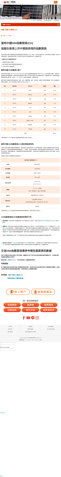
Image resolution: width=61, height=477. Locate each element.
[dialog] (30, 347)
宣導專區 (30, 326)
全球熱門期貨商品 (48, 20)
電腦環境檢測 (30, 329)
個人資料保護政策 (51, 329)
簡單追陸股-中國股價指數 (15, 278)
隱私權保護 (10, 331)
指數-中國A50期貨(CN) (15, 275)
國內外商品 (39, 20)
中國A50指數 (16, 242)
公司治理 (10, 326)
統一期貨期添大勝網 (10, 2)
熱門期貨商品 (57, 20)
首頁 (34, 20)
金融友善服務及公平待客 (30, 331)
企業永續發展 (51, 326)
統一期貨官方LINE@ (11, 260)
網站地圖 (10, 329)
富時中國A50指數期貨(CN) (46, 220)
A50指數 (35, 147)
